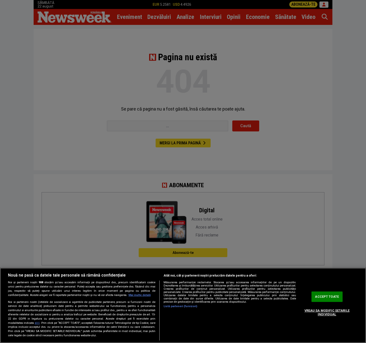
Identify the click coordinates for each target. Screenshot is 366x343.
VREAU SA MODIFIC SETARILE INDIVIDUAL (327, 312)
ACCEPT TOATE (327, 296)
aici (37, 323)
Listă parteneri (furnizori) (180, 306)
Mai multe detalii (139, 295)
